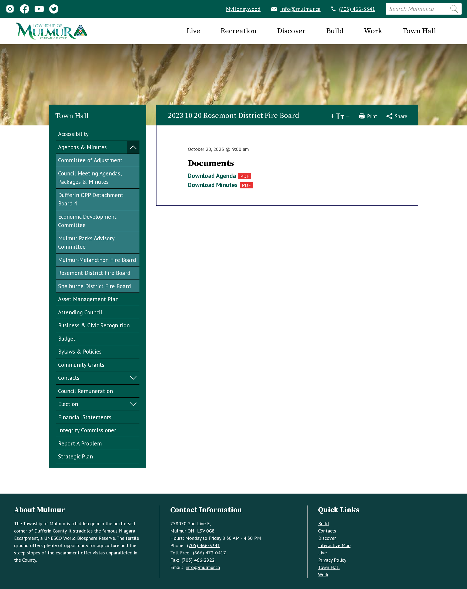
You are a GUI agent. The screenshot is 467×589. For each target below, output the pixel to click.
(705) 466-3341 (357, 8)
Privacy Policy (332, 560)
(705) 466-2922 (198, 560)
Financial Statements (84, 417)
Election (68, 404)
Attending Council (80, 312)
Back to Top (233, 485)
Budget (66, 338)
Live (322, 553)
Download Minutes (213, 185)
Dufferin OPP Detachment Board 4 (90, 199)
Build (323, 523)
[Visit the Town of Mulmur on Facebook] (24, 9)
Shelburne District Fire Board (94, 286)
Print (372, 116)
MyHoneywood (243, 8)
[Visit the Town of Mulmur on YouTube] (39, 9)
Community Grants (81, 364)
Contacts (68, 377)
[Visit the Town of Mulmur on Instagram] (10, 9)
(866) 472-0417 (209, 553)
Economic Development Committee (87, 221)
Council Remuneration (85, 391)
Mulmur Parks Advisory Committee (86, 243)
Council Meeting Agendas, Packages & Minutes (90, 178)
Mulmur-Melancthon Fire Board (97, 260)
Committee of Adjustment (90, 160)
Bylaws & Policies (80, 351)
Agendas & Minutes (82, 147)
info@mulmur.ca (300, 8)
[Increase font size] (332, 116)
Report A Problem (80, 443)
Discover (327, 538)
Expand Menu (133, 147)
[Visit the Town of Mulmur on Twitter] (53, 9)
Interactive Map (334, 545)
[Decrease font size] (347, 116)
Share (401, 116)
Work (323, 574)
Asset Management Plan (88, 299)
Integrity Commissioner (87, 430)
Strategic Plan (75, 456)
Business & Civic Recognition (94, 325)
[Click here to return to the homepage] (51, 31)
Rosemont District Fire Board (94, 273)
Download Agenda (212, 175)
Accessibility (73, 134)
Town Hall (329, 567)
